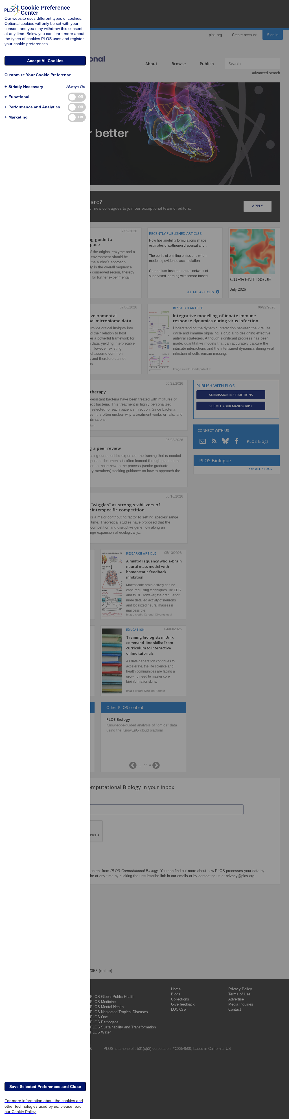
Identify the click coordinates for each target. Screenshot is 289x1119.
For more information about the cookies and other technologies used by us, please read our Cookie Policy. (44, 1106)
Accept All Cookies (45, 60)
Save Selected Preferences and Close (45, 1086)
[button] (24, 86)
